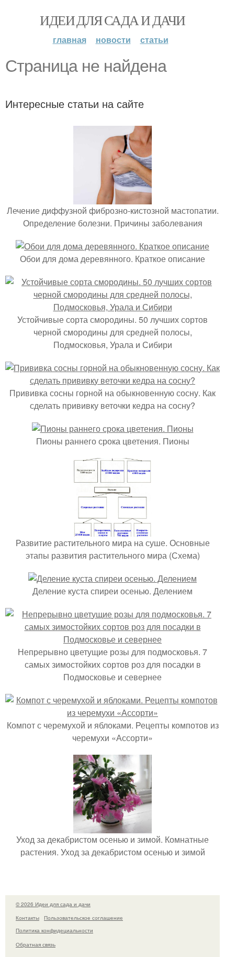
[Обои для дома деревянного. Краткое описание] (112, 246)
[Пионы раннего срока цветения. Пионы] (113, 428)
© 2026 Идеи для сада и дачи (53, 904)
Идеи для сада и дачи (112, 20)
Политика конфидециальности (54, 930)
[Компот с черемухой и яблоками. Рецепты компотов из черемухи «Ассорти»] (112, 712)
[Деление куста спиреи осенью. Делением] (112, 578)
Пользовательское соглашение (83, 917)
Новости (113, 40)
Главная (69, 40)
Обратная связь (35, 944)
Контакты (27, 917)
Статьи (154, 40)
